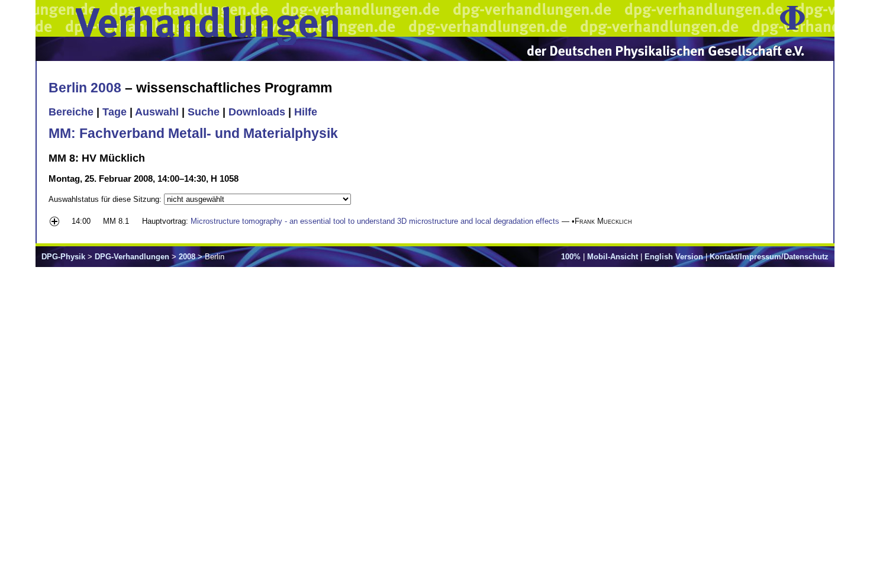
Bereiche (71, 112)
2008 (187, 256)
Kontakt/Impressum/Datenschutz (769, 256)
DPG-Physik (63, 256)
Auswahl (157, 112)
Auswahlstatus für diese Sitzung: (106, 199)
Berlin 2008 (85, 87)
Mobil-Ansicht (612, 256)
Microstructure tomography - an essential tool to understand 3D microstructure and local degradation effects (375, 221)
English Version (674, 256)
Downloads (256, 112)
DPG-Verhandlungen (132, 256)
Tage (114, 112)
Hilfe (305, 112)
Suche (204, 112)
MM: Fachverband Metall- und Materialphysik (193, 133)
